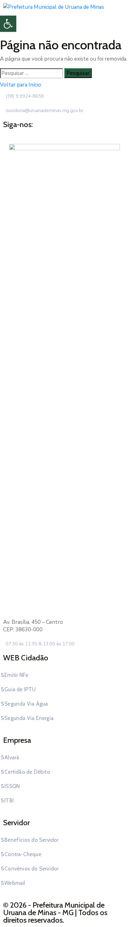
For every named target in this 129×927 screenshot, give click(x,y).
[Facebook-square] (58, 133)
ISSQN (12, 786)
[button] (8, 24)
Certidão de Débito (27, 772)
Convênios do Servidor (31, 868)
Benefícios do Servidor (31, 840)
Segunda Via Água (26, 704)
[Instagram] (70, 133)
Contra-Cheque (22, 854)
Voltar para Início (20, 84)
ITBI (9, 800)
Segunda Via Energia (29, 718)
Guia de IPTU (20, 689)
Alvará (11, 757)
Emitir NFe (16, 675)
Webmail (14, 883)
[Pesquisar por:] (31, 73)
